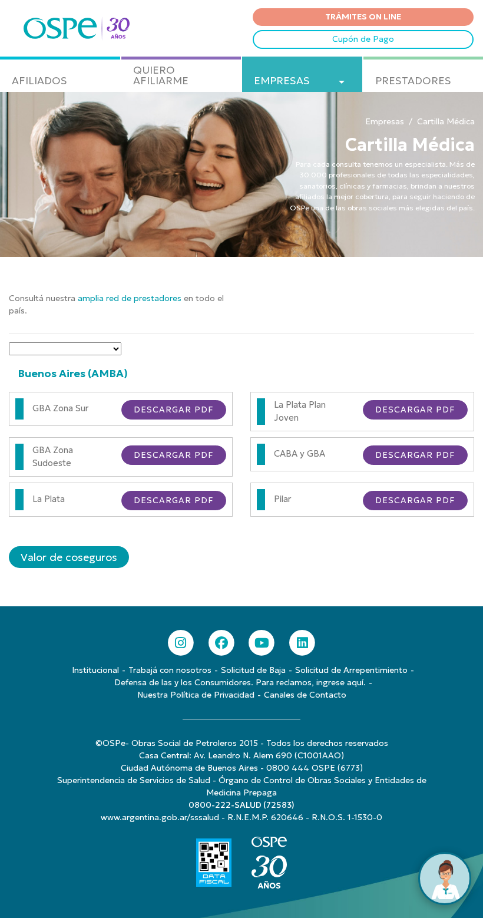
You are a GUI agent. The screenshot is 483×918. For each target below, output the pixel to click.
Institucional (95, 670)
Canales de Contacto (305, 694)
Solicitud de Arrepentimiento (351, 670)
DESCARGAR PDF (174, 409)
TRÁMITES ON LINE (363, 16)
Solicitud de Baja (253, 670)
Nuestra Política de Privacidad (195, 694)
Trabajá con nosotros (169, 670)
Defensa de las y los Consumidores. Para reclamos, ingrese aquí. (240, 682)
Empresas (384, 121)
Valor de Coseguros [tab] (69, 557)
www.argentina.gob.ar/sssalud (160, 817)
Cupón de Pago (363, 39)
